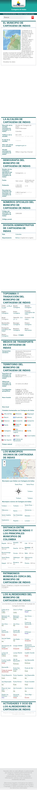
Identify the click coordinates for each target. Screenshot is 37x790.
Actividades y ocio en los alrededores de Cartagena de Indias (17, 706)
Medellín (16, 542)
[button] (4, 461)
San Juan (7, 436)
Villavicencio (28, 557)
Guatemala (18, 417)
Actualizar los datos (9, 62)
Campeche (18, 421)
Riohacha (18, 414)
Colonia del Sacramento (18, 439)
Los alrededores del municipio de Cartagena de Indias (17, 597)
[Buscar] (32, 17)
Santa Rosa (18, 484)
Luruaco (27, 520)
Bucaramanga (6, 552)
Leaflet (10, 478)
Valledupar (16, 557)
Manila (6, 425)
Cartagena (16, 307)
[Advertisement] (18, 91)
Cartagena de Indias (18, 9)
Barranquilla (5, 547)
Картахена (28, 330)
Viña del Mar (8, 414)
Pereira (27, 563)
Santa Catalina (6, 515)
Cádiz (29, 425)
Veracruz (7, 421)
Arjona (15, 511)
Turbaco (30, 491)
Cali (26, 543)
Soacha (15, 548)
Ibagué (4, 563)
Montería (16, 562)
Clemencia (28, 510)
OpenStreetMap (24, 478)
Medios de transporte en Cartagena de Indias (18, 344)
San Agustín (8, 440)
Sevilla (29, 431)
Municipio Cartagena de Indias (26, 14)
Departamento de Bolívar (9, 14)
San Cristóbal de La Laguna (18, 431)
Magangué (30, 414)
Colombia (18, 234)
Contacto (6, 784)
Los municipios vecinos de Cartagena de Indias (18, 454)
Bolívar (17, 238)
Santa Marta (5, 557)
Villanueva (5, 510)
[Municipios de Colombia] (18, 3)
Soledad (27, 547)
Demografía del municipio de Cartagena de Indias (16, 163)
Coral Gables (31, 436)
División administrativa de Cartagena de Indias (18, 228)
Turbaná (15, 506)
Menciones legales (10, 783)
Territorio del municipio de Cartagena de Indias (16, 367)
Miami (17, 436)
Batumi (6, 417)
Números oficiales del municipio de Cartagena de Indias (18, 205)
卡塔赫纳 (21, 335)
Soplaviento (5, 520)
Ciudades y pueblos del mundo (22, 784)
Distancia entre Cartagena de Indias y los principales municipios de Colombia (18, 533)
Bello (26, 553)
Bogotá (4, 543)
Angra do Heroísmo (17, 425)
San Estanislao (17, 515)
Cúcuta (15, 553)
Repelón (15, 520)
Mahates (27, 516)
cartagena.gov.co (20, 145)
